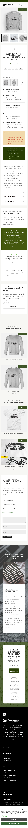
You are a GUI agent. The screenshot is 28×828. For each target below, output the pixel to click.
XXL (21, 68)
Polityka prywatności (6, 816)
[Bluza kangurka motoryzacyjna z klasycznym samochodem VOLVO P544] (14, 82)
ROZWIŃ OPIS (14, 307)
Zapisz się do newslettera (14, 670)
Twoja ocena (6, 511)
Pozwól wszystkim (14, 823)
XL (16, 68)
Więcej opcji (14, 819)
